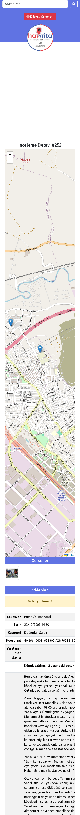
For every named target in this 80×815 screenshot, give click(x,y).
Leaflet (70, 555)
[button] (10, 323)
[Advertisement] (40, 101)
